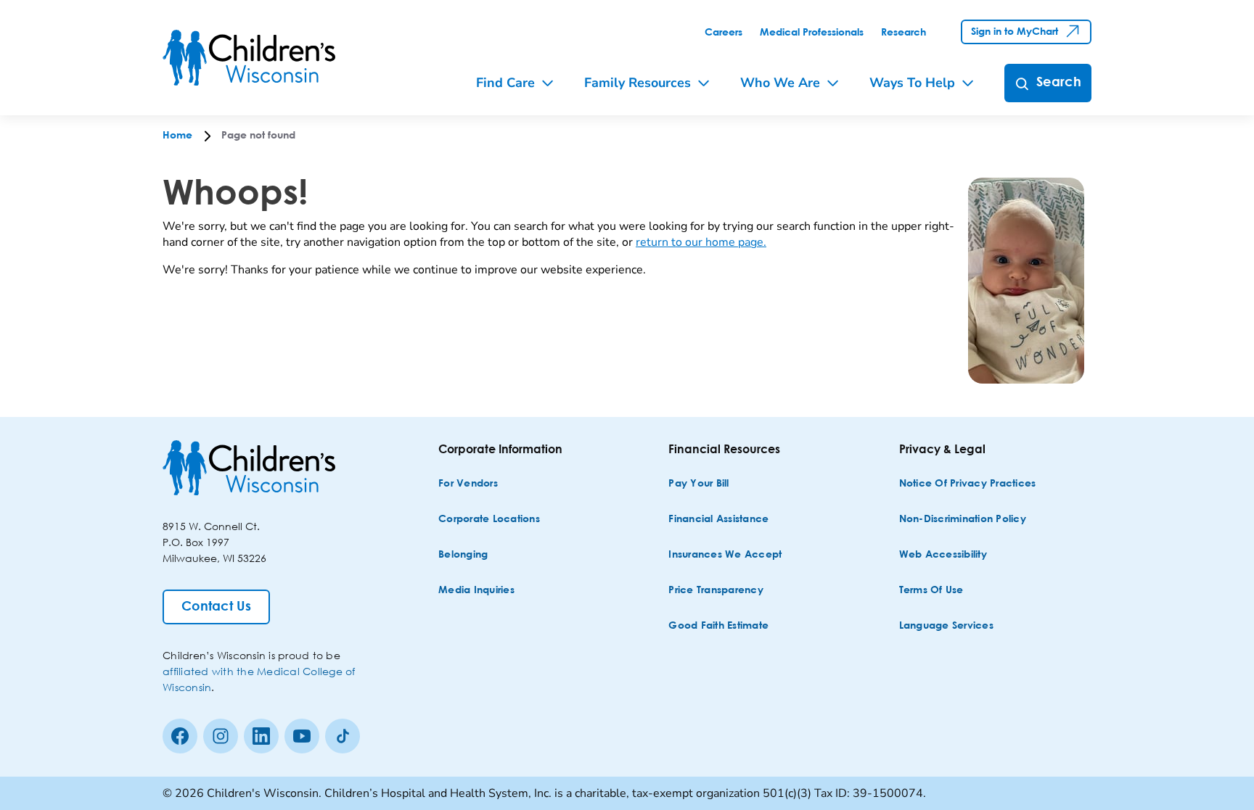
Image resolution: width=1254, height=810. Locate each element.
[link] (723, 33)
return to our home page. (701, 242)
